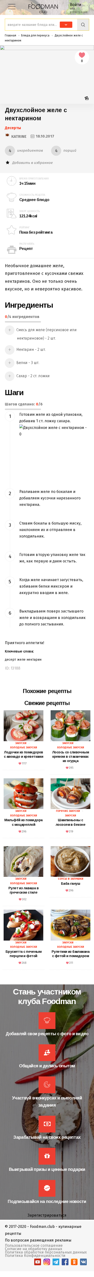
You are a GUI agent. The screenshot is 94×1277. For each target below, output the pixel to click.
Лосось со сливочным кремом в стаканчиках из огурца (70, 756)
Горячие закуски (68, 811)
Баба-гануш (70, 883)
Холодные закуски (23, 747)
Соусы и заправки (70, 878)
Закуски (21, 743)
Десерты (13, 128)
